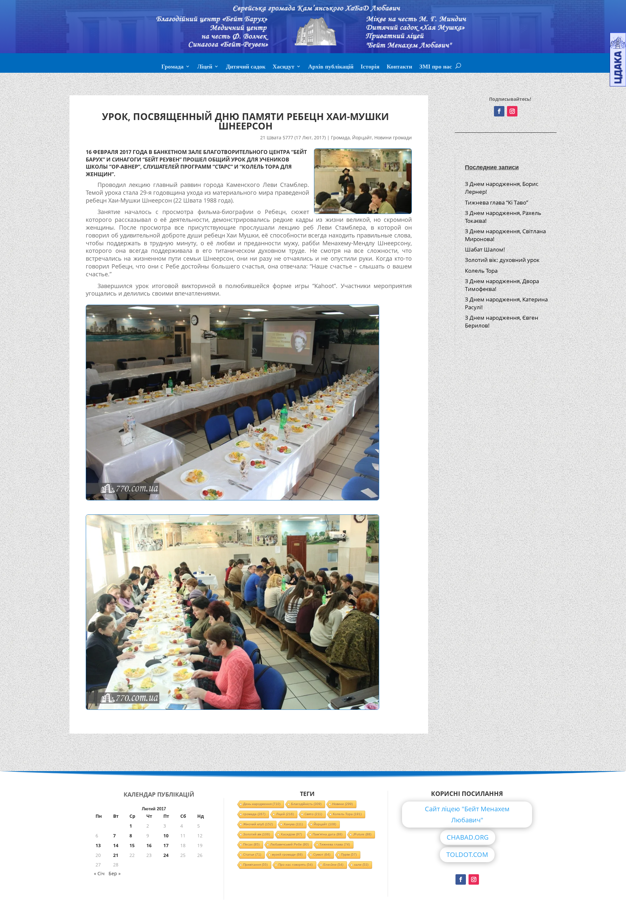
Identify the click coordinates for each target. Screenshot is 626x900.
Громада (172, 67)
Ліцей (204, 67)
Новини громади (393, 137)
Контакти (399, 67)
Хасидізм (291, 834)
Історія (370, 67)
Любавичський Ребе (289, 844)
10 (166, 835)
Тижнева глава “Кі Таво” (496, 202)
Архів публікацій (330, 67)
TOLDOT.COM (467, 854)
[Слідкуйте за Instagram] (512, 111)
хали (361, 864)
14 (115, 845)
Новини (342, 804)
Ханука (293, 824)
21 (115, 855)
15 (132, 845)
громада (254, 814)
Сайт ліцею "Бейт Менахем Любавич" (467, 814)
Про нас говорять (295, 864)
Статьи (252, 854)
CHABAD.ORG (468, 837)
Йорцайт (362, 137)
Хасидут (283, 67)
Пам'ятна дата (327, 834)
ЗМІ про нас (435, 67)
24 (166, 855)
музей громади (287, 854)
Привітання (255, 864)
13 (98, 845)
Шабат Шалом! (485, 249)
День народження (261, 804)
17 (166, 845)
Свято (313, 814)
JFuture (362, 834)
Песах (251, 844)
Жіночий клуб (258, 824)
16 (149, 845)
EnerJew (333, 864)
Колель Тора (481, 270)
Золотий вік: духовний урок (502, 260)
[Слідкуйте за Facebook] (499, 111)
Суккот (321, 854)
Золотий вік (256, 834)
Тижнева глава (335, 844)
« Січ (99, 873)
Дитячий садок (245, 67)
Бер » (115, 873)
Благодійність (306, 804)
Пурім (349, 854)
